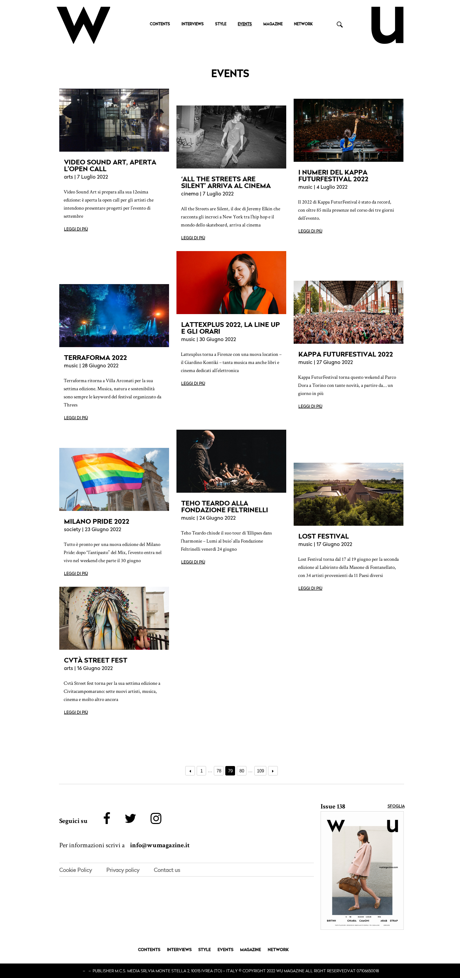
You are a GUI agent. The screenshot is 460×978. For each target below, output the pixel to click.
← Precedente (190, 771)
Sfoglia (396, 806)
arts (68, 177)
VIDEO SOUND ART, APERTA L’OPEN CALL (110, 165)
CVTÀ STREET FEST (95, 660)
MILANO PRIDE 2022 (96, 521)
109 (260, 770)
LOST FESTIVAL (323, 536)
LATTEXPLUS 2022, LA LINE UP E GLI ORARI (230, 327)
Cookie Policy (75, 869)
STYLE (220, 24)
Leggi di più (76, 229)
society (72, 529)
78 (219, 770)
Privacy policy (122, 869)
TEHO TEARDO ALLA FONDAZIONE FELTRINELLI (224, 506)
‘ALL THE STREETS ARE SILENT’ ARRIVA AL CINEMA (226, 182)
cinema (190, 194)
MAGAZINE (273, 24)
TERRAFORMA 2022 (95, 358)
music (305, 187)
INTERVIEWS (193, 24)
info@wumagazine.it (160, 845)
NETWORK (303, 24)
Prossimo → (273, 771)
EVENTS (245, 24)
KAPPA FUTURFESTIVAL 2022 (345, 354)
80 (241, 770)
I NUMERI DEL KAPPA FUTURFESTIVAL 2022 (333, 175)
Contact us (167, 869)
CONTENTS (160, 24)
